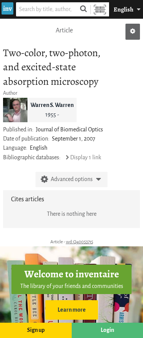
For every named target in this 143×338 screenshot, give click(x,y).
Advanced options (72, 179)
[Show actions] (132, 32)
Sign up (36, 330)
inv (7, 8)
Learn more (72, 310)
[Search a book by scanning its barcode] (100, 9)
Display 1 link (85, 157)
